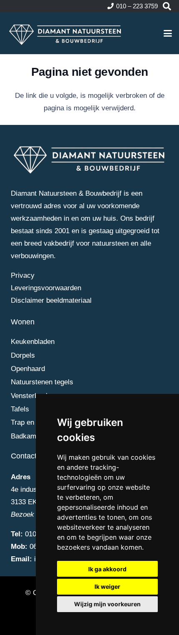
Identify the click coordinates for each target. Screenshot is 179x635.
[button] (167, 6)
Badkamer (26, 436)
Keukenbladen (33, 342)
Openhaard (28, 369)
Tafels (20, 409)
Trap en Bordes (34, 422)
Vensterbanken (34, 396)
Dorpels (23, 355)
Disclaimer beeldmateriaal (51, 300)
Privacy (23, 275)
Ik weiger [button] (107, 586)
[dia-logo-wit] (65, 33)
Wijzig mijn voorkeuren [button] (107, 604)
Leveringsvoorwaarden (46, 288)
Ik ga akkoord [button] (107, 569)
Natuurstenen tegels (42, 382)
